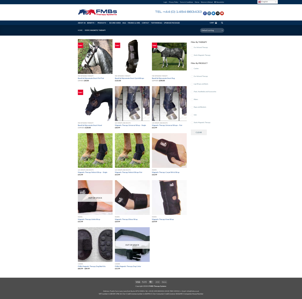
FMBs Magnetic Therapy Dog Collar (128, 266)
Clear (199, 132)
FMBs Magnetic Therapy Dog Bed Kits (92, 266)
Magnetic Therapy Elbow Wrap (126, 219)
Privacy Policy (173, 2)
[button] (165, 2)
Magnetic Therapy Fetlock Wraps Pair (128, 172)
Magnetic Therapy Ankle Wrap (89, 219)
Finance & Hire (134, 23)
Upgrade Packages (172, 23)
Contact (145, 23)
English (264, 2)
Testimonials (156, 23)
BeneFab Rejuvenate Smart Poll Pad (91, 78)
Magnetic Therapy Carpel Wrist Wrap (165, 172)
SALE (124, 23)
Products (102, 23)
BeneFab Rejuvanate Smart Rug (163, 78)
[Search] (222, 23)
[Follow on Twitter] (213, 13)
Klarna (197, 2)
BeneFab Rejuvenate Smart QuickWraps (129, 78)
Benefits (90, 23)
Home (80, 30)
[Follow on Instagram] (209, 13)
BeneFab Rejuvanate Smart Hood (90, 125)
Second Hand (115, 23)
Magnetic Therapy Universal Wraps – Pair (167, 125)
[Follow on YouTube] (222, 13)
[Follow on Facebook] (205, 13)
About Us (82, 23)
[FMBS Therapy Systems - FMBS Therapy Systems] (97, 12)
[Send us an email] (218, 13)
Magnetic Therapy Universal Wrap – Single (130, 125)
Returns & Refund (207, 2)
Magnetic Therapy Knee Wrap (163, 219)
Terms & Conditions (186, 2)
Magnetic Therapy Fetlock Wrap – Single (92, 172)
